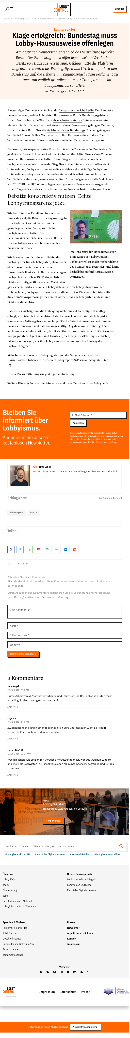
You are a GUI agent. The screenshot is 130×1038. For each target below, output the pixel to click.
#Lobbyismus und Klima (107, 854)
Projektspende (11, 949)
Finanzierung (10, 890)
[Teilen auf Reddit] (74, 549)
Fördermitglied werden (15, 928)
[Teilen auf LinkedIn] (65, 549)
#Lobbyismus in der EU (17, 854)
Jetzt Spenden (10, 933)
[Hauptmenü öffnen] (14, 9)
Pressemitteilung (28, 374)
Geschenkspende (12, 938)
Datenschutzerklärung (106, 442)
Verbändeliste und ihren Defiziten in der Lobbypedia (75, 383)
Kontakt (71, 938)
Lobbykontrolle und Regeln (81, 879)
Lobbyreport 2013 (68, 360)
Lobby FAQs (9, 879)
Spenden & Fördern (14, 922)
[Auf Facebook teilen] (10, 549)
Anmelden (78, 423)
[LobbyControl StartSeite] (14, 992)
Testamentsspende (13, 955)
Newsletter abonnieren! (85, 1027)
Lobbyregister (22, 19)
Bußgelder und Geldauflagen (18, 944)
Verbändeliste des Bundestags (66, 130)
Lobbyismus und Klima (79, 885)
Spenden (119, 9)
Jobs (5, 896)
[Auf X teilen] (20, 549)
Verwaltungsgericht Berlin (76, 110)
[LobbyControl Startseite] (61, 9)
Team (6, 885)
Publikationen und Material (17, 901)
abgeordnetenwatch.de (67, 120)
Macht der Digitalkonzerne (81, 890)
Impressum (73, 944)
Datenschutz (67, 992)
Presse (33, 513)
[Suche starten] (122, 846)
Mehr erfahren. (53, 821)
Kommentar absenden (22, 654)
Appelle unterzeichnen (80, 933)
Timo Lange (57, 91)
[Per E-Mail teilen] (47, 549)
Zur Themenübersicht (110, 498)
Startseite (7, 19)
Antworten (12, 707)
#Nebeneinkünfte (79, 854)
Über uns (8, 874)
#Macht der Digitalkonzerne (50, 854)
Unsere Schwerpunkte (79, 874)
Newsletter (73, 928)
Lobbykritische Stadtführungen (19, 906)
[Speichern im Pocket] (38, 549)
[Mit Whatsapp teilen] (29, 549)
